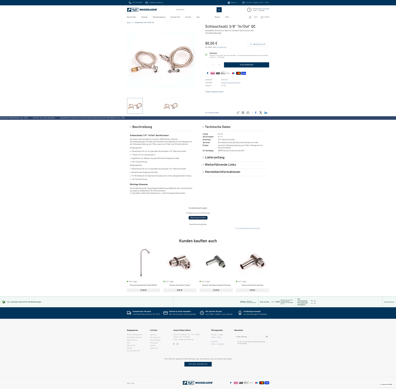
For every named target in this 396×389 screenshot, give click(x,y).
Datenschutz (131, 345)
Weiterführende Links (220, 165)
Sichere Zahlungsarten (134, 335)
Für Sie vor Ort (155, 337)
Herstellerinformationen (222, 172)
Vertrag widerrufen (133, 351)
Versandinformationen (134, 337)
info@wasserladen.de (156, 2)
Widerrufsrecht (132, 340)
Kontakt (152, 345)
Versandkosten (221, 47)
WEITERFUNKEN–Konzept (143, 383)
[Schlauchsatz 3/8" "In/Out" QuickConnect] (162, 60)
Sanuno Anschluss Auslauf (252, 285)
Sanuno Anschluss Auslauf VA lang (216, 285)
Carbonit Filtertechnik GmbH (230, 83)
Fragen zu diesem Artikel (214, 92)
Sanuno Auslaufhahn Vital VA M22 (143, 285)
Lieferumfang (214, 157)
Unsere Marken (155, 340)
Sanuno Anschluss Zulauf (179, 285)
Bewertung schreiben (198, 218)
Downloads (154, 343)
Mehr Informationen (389, 301)
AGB (128, 343)
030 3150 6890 (137, 2)
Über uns (153, 335)
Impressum (154, 348)
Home (129, 22)
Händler (129, 348)
